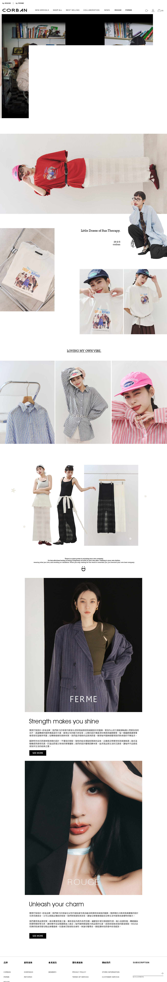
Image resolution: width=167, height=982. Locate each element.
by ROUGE (6, 3)
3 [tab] (164, 112)
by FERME (20, 3)
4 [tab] (164, 114)
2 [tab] (164, 110)
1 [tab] (164, 107)
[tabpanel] (83, 66)
